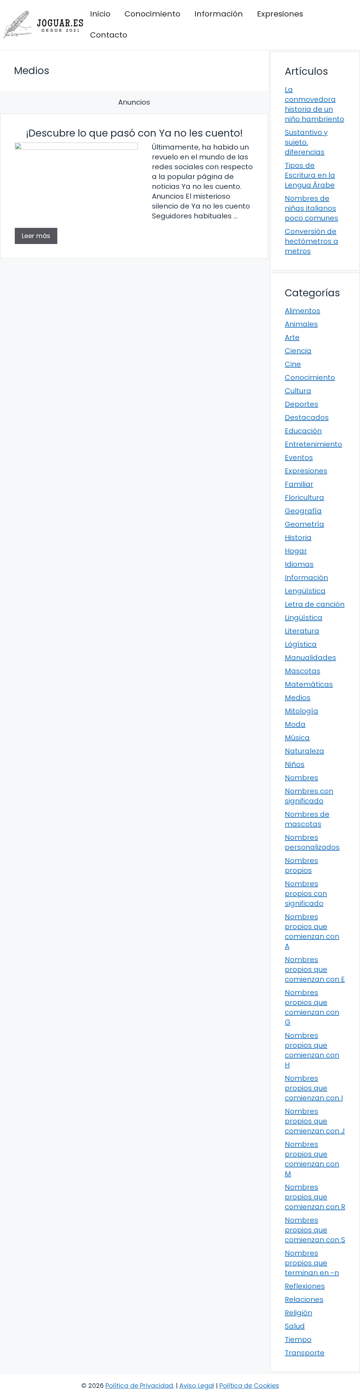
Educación (303, 431)
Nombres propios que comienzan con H (312, 1050)
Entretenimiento (313, 444)
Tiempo (298, 1339)
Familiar (299, 484)
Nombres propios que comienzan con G (312, 1007)
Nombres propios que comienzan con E (315, 969)
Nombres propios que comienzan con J (315, 1121)
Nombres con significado (309, 796)
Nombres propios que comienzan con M (312, 1159)
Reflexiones (305, 1286)
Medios (297, 698)
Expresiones (280, 13)
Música (297, 738)
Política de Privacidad (139, 1385)
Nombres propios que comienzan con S (315, 1230)
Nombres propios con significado (306, 893)
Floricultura (304, 497)
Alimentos (302, 311)
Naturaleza (304, 751)
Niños (294, 764)
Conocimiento (152, 13)
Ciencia (298, 351)
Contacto (108, 34)
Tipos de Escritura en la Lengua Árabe (310, 175)
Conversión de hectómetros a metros (311, 241)
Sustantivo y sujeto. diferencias (306, 142)
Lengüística (305, 591)
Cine (293, 364)
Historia (298, 537)
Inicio (100, 13)
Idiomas (299, 564)
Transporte (304, 1353)
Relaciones (304, 1299)
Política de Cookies (249, 1385)
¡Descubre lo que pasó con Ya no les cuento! (134, 133)
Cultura (298, 391)
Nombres (301, 778)
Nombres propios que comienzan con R (315, 1197)
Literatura (302, 631)
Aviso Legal (196, 1385)
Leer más (36, 235)
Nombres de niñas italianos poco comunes (311, 208)
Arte (292, 337)
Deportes (301, 404)
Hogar (296, 551)
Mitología (301, 711)
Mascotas (302, 671)
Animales (301, 324)
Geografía (303, 511)
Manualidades (310, 658)
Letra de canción (315, 604)
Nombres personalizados (312, 842)
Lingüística (303, 617)
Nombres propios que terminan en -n (312, 1263)
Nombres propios (301, 865)
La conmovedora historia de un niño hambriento (314, 104)
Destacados (307, 417)
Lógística (301, 644)
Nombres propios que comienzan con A (312, 931)
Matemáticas (309, 684)
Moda (295, 724)
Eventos (299, 457)
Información (218, 13)
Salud (295, 1326)
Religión (298, 1313)
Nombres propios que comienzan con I (314, 1088)
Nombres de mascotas (307, 819)
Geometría (304, 524)
